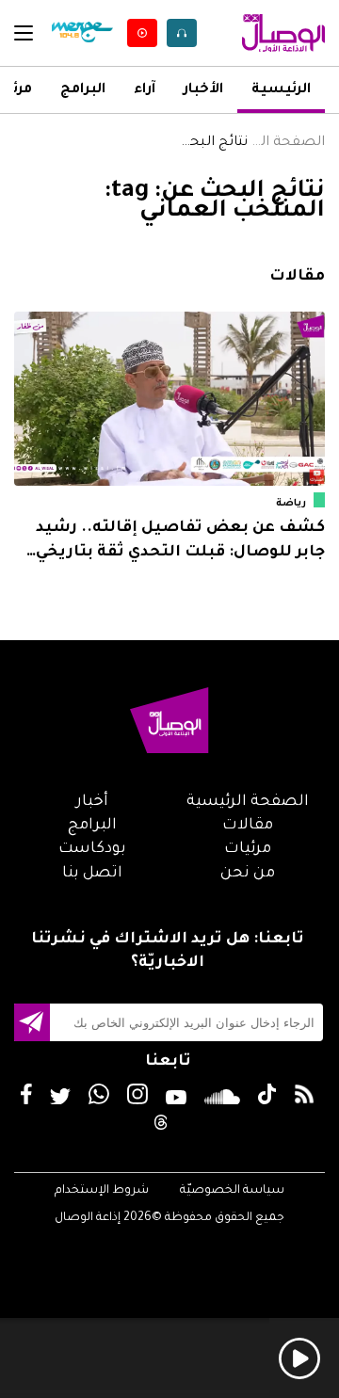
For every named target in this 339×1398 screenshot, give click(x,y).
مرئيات (247, 849)
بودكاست (92, 849)
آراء (144, 90)
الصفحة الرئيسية (287, 143)
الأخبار (203, 90)
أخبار (92, 802)
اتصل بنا (92, 873)
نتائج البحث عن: (209, 143)
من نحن (247, 873)
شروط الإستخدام (102, 1190)
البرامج (82, 90)
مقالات (247, 825)
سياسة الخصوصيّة (232, 1190)
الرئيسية (281, 90)
